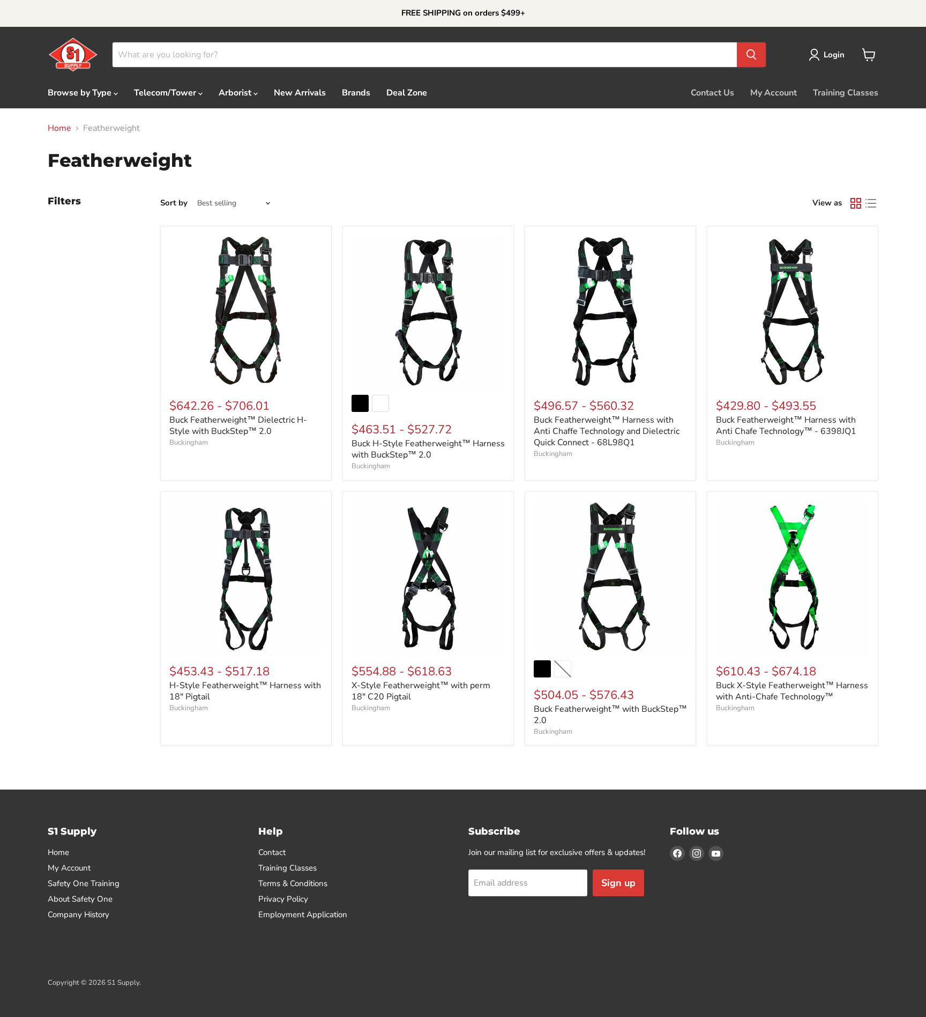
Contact (272, 852)
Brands (356, 93)
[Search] (751, 54)
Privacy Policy (283, 899)
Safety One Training (84, 883)
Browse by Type (81, 93)
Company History (78, 914)
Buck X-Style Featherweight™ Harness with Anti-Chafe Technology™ (792, 691)
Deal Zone (406, 93)
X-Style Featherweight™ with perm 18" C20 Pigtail (421, 691)
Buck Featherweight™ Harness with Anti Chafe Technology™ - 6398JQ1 (786, 425)
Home (59, 128)
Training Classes (845, 93)
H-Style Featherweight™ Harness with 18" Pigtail (245, 691)
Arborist (236, 93)
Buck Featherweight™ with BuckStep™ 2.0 (610, 714)
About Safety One (80, 899)
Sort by (174, 203)
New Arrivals (300, 93)
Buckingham (188, 442)
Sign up (618, 882)
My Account (773, 93)
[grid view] (855, 203)
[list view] (870, 203)
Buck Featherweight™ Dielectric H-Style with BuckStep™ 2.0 (238, 425)
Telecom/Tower (166, 93)
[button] (829, 54)
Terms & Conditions (292, 883)
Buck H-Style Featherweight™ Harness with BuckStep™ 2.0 (428, 449)
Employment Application (302, 914)
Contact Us (712, 93)
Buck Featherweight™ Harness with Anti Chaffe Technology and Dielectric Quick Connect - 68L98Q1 (606, 431)
